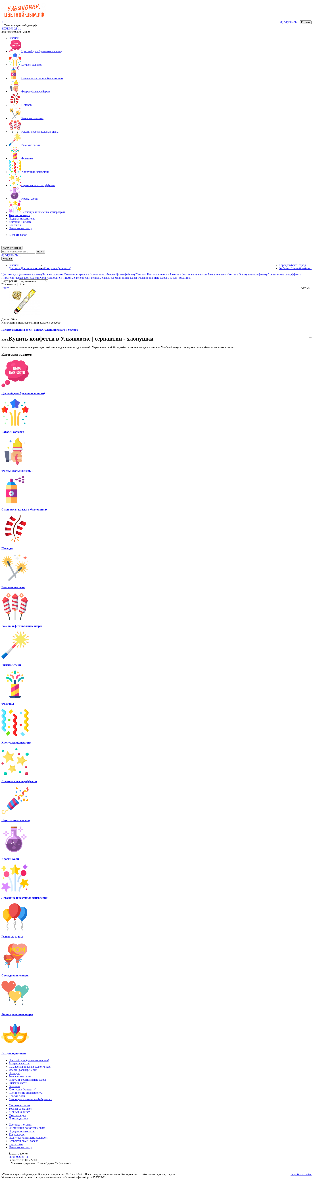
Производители (18, 1118)
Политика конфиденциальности (28, 1137)
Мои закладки (17, 1115)
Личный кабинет (19, 1111)
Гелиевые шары (100, 277)
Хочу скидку (16, 1134)
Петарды (26, 104)
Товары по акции (19, 215)
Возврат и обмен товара (23, 1140)
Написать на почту (20, 228)
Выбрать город (18, 234)
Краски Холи (29, 198)
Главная (13, 37)
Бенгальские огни (32, 118)
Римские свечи (30, 145)
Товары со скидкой (20, 1108)
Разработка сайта (301, 1174)
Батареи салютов (31, 64)
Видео (5, 287)
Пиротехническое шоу (15, 277)
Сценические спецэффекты (38, 185)
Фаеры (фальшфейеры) (35, 91)
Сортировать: (9, 280)
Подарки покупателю (22, 218)
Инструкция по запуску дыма (27, 1127)
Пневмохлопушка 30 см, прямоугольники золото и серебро (39, 329)
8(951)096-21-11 (11, 28)
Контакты (15, 225)
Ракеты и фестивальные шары (40, 131)
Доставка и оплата (20, 221)
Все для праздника (179, 277)
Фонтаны (27, 158)
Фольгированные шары (152, 277)
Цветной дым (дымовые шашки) (41, 51)
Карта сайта (16, 1144)
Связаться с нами (19, 1105)
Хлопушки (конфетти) (35, 171)
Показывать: (9, 284)
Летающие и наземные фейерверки (43, 212)
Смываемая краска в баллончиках (42, 78)
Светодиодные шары (124, 277)
